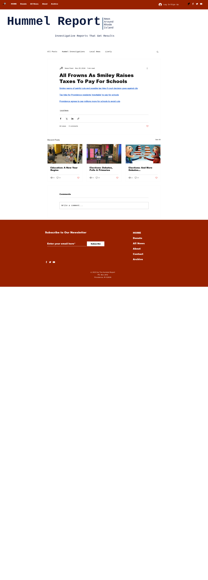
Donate (137, 238)
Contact (138, 254)
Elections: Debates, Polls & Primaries (101, 169)
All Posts (52, 52)
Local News (95, 52)
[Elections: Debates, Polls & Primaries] (104, 154)
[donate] (189, 4)
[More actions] (147, 68)
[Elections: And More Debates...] (143, 154)
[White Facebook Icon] (46, 262)
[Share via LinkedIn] (72, 118)
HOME (137, 232)
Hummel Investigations (73, 52)
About (137, 248)
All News (139, 243)
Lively (108, 52)
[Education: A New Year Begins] (65, 154)
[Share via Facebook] (60, 118)
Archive (138, 259)
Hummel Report (54, 21)
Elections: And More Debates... (140, 169)
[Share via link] (78, 118)
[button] (157, 52)
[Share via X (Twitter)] (66, 118)
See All (158, 139)
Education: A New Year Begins (64, 169)
